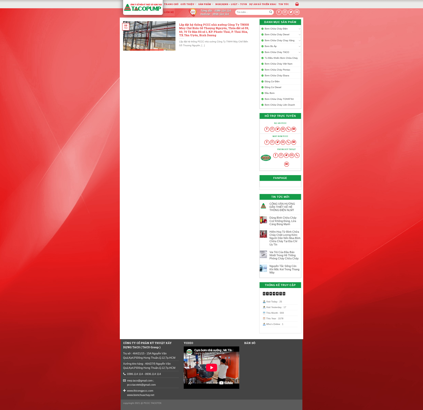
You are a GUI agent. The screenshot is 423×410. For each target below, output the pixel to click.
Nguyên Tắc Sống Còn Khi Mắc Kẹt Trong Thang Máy (284, 269)
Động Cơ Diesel (273, 87)
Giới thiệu (187, 4)
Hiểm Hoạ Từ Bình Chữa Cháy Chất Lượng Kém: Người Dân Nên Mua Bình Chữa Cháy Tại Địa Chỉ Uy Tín (284, 238)
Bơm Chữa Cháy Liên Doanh (280, 104)
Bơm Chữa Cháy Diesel (277, 34)
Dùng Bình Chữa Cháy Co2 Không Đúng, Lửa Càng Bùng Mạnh (282, 220)
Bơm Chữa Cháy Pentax (277, 69)
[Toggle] (299, 29)
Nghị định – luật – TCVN (231, 4)
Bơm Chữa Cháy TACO (277, 52)
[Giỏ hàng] (297, 4)
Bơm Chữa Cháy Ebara (277, 75)
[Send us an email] (297, 12)
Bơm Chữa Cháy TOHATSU (279, 99)
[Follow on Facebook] (266, 129)
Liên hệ (169, 12)
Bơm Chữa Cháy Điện (276, 28)
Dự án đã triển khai (262, 4)
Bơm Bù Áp (271, 46)
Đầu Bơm (270, 93)
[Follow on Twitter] (277, 129)
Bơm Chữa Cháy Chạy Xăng (279, 40)
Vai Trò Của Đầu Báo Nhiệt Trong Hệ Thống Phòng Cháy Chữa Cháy (284, 255)
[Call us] (288, 129)
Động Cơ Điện (272, 81)
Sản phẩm (204, 4)
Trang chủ (171, 4)
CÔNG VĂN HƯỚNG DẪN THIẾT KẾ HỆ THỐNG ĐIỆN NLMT (282, 207)
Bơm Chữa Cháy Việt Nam (278, 63)
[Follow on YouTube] (293, 129)
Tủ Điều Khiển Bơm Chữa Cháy (281, 58)
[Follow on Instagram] (272, 129)
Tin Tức (283, 4)
